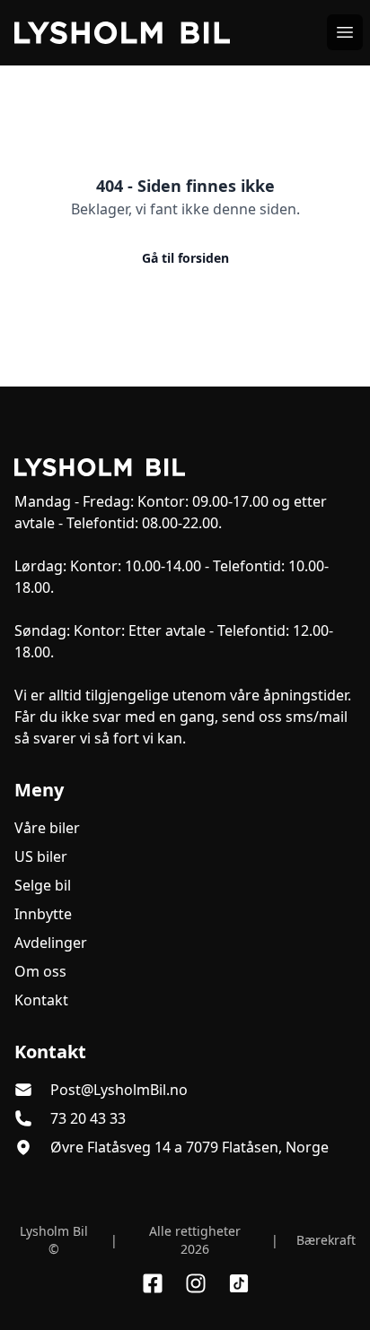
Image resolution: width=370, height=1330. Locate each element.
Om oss (40, 971)
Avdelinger (50, 942)
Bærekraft (326, 1239)
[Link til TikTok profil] (239, 1283)
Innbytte (43, 914)
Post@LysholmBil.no (119, 1090)
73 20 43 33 (88, 1118)
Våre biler (47, 828)
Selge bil (42, 885)
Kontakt (41, 1000)
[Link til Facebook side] (152, 1283)
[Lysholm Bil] (185, 467)
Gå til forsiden (185, 257)
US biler (40, 856)
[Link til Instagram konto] (196, 1283)
